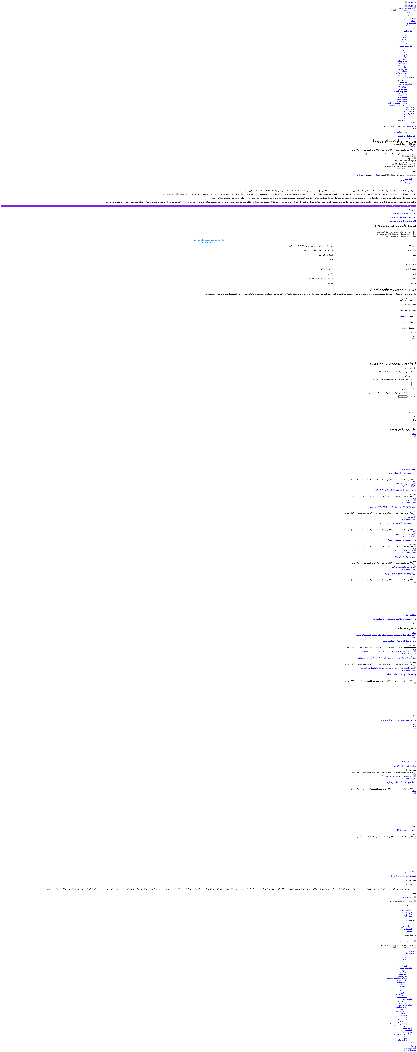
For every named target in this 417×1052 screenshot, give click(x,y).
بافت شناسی (402, 52)
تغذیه (405, 44)
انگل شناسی (403, 63)
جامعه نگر (412, 138)
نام (414, 416)
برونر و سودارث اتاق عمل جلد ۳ (402, 473)
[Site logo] (407, 8)
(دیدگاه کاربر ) (410, 146)
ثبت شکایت (408, 929)
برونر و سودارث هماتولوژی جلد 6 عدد (400, 154)
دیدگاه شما (411, 412)
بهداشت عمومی (401, 101)
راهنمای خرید (407, 912)
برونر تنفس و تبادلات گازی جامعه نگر (403, 217)
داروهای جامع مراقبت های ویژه (403, 876)
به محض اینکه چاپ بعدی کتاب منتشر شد (399, 166)
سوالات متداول (406, 927)
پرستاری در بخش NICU (406, 830)
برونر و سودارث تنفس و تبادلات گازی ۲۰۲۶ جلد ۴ (395, 490)
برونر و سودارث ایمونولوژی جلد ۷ (402, 540)
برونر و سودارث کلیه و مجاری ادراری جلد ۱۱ (397, 523)
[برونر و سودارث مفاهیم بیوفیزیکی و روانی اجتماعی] (400, 613)
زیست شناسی (402, 75)
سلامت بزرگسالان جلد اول (405, 766)
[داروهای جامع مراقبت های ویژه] (400, 869)
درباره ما (408, 914)
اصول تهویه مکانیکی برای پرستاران (401, 782)
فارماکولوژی (402, 80)
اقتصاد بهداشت (402, 95)
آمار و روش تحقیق (400, 91)
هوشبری (404, 39)
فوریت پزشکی (402, 42)
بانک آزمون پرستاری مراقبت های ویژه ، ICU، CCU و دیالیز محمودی (387, 658)
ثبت (414, 171)
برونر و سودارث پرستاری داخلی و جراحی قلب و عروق (393, 506)
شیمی (405, 118)
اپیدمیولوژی (403, 93)
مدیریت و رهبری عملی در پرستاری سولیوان (397, 720)
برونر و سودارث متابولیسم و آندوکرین (400, 573)
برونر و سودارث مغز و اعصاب (403, 556)
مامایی (405, 35)
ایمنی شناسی (402, 69)
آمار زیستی (403, 89)
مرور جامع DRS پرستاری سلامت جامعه (399, 641)
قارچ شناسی (402, 65)
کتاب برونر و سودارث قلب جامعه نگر (402, 221)
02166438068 (411, 3)
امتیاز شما (412, 396)
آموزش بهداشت (401, 87)
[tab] (408, 179)
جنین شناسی (402, 54)
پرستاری (404, 33)
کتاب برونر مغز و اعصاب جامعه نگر (403, 213)
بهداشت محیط (402, 99)
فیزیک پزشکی (402, 120)
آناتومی (404, 48)
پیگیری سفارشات (405, 925)
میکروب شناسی (401, 59)
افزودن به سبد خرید (409, 156)
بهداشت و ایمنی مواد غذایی (397, 103)
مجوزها (409, 931)
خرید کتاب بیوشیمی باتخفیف (397, 57)
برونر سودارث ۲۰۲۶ (359, 175)
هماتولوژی (403, 71)
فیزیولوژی (403, 50)
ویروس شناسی (401, 61)
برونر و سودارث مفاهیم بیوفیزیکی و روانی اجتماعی (394, 619)
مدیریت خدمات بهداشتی (398, 105)
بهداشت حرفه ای (401, 97)
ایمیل (413, 420)
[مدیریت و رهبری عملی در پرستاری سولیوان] (400, 714)
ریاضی (405, 116)
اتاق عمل (404, 37)
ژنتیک (405, 67)
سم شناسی (403, 82)
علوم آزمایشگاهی (401, 73)
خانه (414, 126)
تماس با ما (408, 916)
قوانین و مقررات (406, 910)
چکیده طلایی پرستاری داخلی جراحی (400, 674)
